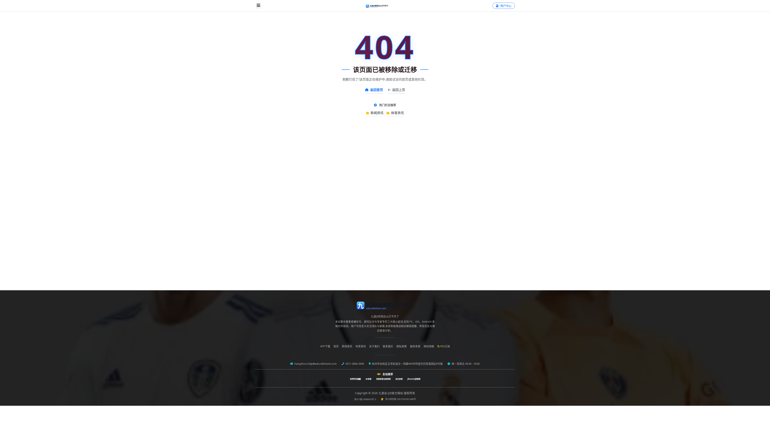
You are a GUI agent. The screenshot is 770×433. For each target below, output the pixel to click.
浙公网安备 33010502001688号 (400, 399)
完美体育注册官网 (383, 379)
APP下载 (325, 346)
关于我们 (374, 346)
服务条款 (415, 346)
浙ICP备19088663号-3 (365, 399)
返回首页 (376, 90)
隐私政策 (401, 346)
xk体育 (368, 379)
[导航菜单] (258, 6)
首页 (336, 346)
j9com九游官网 (413, 379)
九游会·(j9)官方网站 (391, 393)
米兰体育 (399, 379)
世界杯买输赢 (355, 379)
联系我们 (388, 346)
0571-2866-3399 (354, 363)
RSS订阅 (445, 346)
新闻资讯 (376, 113)
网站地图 (429, 346)
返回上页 (398, 90)
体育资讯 (397, 113)
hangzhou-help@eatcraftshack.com (315, 363)
